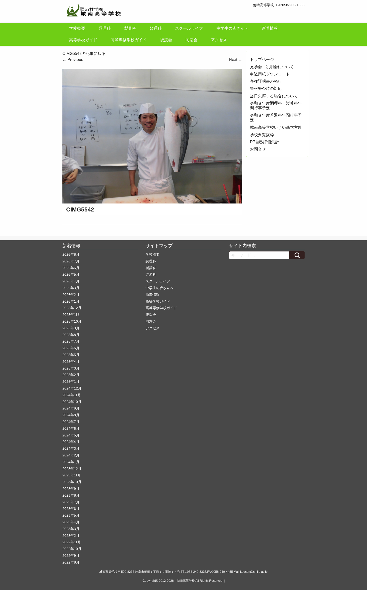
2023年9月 (70, 489)
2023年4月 (70, 522)
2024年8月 (70, 415)
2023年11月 (71, 475)
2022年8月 (70, 562)
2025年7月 (70, 341)
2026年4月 (70, 281)
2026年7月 (70, 261)
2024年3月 (70, 448)
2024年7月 (70, 422)
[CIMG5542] (152, 136)
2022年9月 (70, 556)
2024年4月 (70, 442)
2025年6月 (70, 348)
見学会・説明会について (272, 67)
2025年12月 (71, 308)
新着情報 (270, 28)
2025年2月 (70, 375)
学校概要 (77, 28)
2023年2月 (70, 536)
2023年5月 (70, 515)
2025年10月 (71, 321)
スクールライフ (189, 28)
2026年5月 (70, 274)
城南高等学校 (186, 581)
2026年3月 (70, 288)
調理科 (105, 28)
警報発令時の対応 (266, 88)
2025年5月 (70, 355)
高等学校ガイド (83, 40)
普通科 (156, 28)
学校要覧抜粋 (262, 135)
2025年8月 (70, 335)
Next (235, 59)
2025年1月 (70, 382)
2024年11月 (71, 395)
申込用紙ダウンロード (270, 74)
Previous (72, 59)
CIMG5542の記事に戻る (84, 53)
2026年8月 (70, 254)
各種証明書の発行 (266, 81)
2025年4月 (70, 362)
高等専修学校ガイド (129, 40)
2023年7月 (70, 502)
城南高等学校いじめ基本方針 (276, 127)
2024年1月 (70, 462)
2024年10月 (71, 402)
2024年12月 (71, 388)
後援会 (166, 40)
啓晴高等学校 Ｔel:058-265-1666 (279, 5)
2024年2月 (70, 455)
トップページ (262, 59)
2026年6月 (70, 268)
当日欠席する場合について (274, 96)
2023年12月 (71, 469)
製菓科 (130, 28)
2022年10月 (71, 549)
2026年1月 (70, 301)
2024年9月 (70, 408)
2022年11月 (71, 542)
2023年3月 (70, 529)
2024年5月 (70, 435)
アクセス (219, 40)
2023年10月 (71, 482)
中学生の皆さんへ (232, 28)
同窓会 (191, 40)
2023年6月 (70, 509)
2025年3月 (70, 368)
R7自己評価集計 (264, 142)
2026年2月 (70, 295)
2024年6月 (70, 428)
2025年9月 (70, 328)
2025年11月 (71, 315)
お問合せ (258, 149)
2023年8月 (70, 495)
